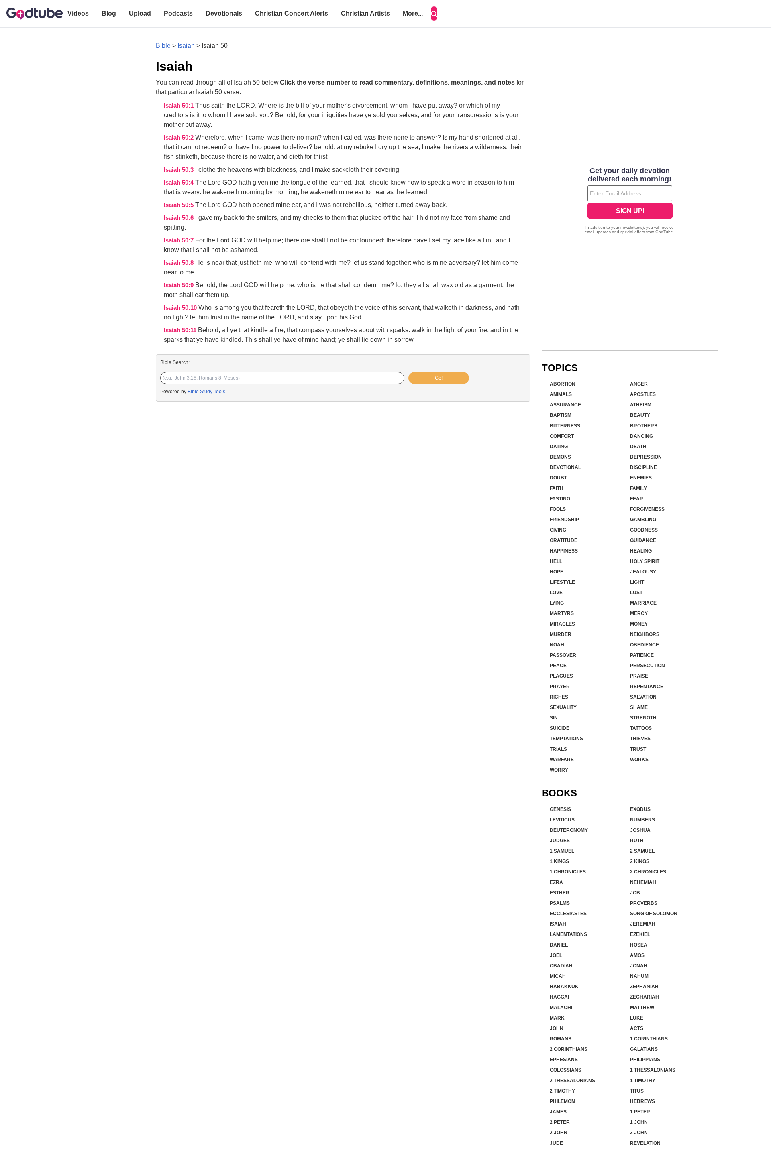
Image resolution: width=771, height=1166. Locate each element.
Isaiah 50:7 (179, 240)
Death (638, 446)
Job (635, 893)
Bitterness (565, 426)
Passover (563, 655)
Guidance (643, 540)
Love (556, 592)
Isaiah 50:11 (181, 330)
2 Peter (560, 1122)
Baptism (560, 415)
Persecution (647, 665)
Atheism (640, 405)
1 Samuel (562, 851)
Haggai (559, 997)
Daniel (559, 945)
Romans (560, 1039)
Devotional (565, 467)
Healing (641, 551)
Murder (560, 634)
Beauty (640, 415)
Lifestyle (562, 582)
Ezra (556, 882)
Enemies (641, 478)
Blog (109, 13)
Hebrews (642, 1101)
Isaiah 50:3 (179, 170)
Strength (643, 718)
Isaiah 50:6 (179, 218)
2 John (558, 1133)
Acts (636, 1028)
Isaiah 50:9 (179, 285)
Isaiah (186, 45)
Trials (558, 749)
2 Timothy (562, 1091)
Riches (559, 697)
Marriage (643, 603)
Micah (558, 976)
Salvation (643, 697)
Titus (637, 1091)
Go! (439, 378)
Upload (140, 13)
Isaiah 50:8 (179, 263)
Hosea (638, 945)
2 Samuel (642, 851)
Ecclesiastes (568, 913)
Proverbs (643, 903)
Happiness (564, 551)
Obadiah (561, 966)
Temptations (566, 738)
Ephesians (564, 1059)
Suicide (559, 728)
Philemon (562, 1101)
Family (638, 488)
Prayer (560, 686)
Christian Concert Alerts (291, 13)
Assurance (565, 405)
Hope (556, 572)
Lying (557, 603)
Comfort (562, 436)
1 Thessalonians (652, 1070)
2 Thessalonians (572, 1080)
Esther (559, 893)
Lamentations (568, 934)
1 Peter (640, 1112)
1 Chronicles (568, 872)
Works (639, 759)
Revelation (645, 1143)
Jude (556, 1143)
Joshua (640, 830)
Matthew (642, 1007)
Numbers (642, 820)
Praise (639, 676)
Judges (560, 840)
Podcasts (178, 13)
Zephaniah (644, 986)
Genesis (560, 809)
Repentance (646, 686)
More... (413, 13)
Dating (559, 446)
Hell (556, 561)
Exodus (640, 809)
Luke (636, 1018)
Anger (639, 384)
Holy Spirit (644, 561)
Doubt (558, 478)
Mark (557, 1018)
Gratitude (563, 540)
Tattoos (641, 728)
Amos (637, 955)
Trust (638, 749)
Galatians (644, 1049)
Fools (558, 509)
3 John (639, 1133)
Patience (642, 655)
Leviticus (562, 820)
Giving (558, 530)
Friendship (564, 519)
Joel (556, 955)
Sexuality (563, 707)
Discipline (643, 467)
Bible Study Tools (206, 391)
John (556, 1028)
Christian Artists (365, 13)
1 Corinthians (649, 1039)
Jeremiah (642, 924)
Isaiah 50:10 (181, 308)
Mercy (639, 613)
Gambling (643, 519)
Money (639, 624)
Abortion (562, 384)
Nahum (639, 976)
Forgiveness (647, 509)
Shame (639, 707)
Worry (559, 770)
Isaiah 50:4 (179, 182)
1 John (639, 1122)
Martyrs (562, 613)
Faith (556, 488)
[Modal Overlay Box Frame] (630, 201)
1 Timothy (642, 1080)
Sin (554, 718)
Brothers (643, 426)
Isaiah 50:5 (179, 205)
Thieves (640, 738)
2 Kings (639, 861)
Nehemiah (643, 882)
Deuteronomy (569, 830)
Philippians (645, 1059)
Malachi (561, 1007)
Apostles (643, 394)
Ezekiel (640, 934)
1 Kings (559, 861)
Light (637, 582)
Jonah (638, 966)
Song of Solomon (653, 913)
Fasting (560, 499)
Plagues (561, 676)
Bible (163, 45)
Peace (558, 665)
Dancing (641, 436)
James (558, 1112)
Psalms (560, 903)
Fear (636, 499)
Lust (636, 592)
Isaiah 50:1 (179, 105)
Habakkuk (564, 986)
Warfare (562, 759)
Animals (561, 394)
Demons (560, 457)
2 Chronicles (648, 872)
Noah (557, 645)
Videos (78, 13)
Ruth (637, 840)
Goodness (644, 530)
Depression (646, 457)
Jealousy (643, 572)
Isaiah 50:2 (179, 137)
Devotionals (224, 13)
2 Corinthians (568, 1049)
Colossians (565, 1070)
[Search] (434, 13)
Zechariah (644, 997)
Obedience (644, 645)
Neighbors (644, 634)
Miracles (562, 624)
